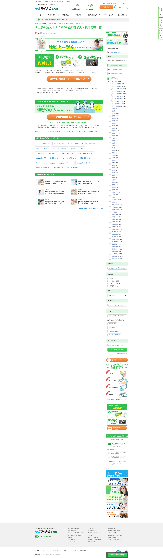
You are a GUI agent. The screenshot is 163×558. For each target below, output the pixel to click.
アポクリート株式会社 (42, 148)
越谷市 (113, 150)
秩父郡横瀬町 (115, 231)
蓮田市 (113, 185)
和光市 (113, 165)
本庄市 (113, 128)
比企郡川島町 (115, 222)
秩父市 (113, 118)
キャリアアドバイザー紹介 (94, 533)
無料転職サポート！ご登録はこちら (69, 79)
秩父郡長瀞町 (115, 236)
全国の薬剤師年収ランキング (115, 535)
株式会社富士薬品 (59, 143)
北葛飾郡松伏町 (116, 258)
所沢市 (113, 121)
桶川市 (113, 170)
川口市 (113, 113)
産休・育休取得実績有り (114, 335)
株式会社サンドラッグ (83, 163)
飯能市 (113, 123)
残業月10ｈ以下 (112, 324)
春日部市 (114, 133)
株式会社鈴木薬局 (41, 158)
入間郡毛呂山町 (116, 209)
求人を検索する (122, 15)
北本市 (113, 175)
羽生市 (113, 138)
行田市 (113, 116)
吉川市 (113, 197)
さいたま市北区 (117, 86)
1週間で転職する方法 (113, 537)
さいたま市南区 (117, 101)
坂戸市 (113, 187)
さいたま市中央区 (118, 93)
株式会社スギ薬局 (73, 143)
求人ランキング (108, 15)
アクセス (45, 551)
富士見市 (114, 180)
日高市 (113, 194)
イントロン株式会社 (72, 167)
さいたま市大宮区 (118, 88)
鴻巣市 (113, 140)
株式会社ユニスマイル (68, 153)
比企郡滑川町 (115, 214)
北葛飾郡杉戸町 (116, 256)
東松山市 (114, 130)
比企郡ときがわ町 (116, 229)
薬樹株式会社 (54, 158)
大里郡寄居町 (115, 251)
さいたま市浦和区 (118, 98)
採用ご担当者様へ (107, 3)
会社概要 (37, 551)
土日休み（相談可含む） (114, 331)
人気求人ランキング (93, 535)
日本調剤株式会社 (58, 167)
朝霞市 (113, 160)
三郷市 (113, 182)
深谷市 (113, 143)
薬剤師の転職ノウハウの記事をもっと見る (91, 208)
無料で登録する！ (70, 117)
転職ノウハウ (80, 15)
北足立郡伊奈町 (116, 204)
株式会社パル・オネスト (85, 153)
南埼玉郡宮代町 (116, 254)
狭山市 (113, 135)
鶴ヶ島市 (114, 192)
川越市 (113, 108)
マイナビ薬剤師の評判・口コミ (116, 539)
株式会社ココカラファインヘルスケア (47, 153)
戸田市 (113, 155)
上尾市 (113, 145)
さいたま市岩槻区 (118, 106)
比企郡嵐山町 (115, 217)
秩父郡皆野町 (115, 234)
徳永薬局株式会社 (85, 158)
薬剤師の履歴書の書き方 (114, 530)
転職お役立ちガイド (94, 15)
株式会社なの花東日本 (42, 167)
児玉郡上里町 (115, 249)
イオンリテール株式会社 (60, 148)
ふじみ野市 (114, 199)
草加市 (113, 148)
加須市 (113, 125)
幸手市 (113, 190)
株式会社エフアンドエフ (66, 163)
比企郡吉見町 (115, 224)
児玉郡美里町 (115, 244)
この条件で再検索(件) (117, 555)
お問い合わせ (71, 539)
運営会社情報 (91, 542)
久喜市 (113, 172)
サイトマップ (71, 542)
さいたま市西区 (117, 84)
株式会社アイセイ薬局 (77, 148)
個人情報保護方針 (84, 551)
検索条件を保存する (122, 353)
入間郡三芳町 (115, 207)
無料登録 (106, 7)
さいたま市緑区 (117, 103)
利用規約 (70, 537)
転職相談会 (65, 15)
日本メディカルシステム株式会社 (45, 163)
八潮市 (113, 177)
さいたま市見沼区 (118, 91)
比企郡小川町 (115, 219)
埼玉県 (111, 79)
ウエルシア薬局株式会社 (43, 143)
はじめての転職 (112, 533)
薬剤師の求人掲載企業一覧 (94, 539)
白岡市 (113, 202)
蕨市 (113, 153)
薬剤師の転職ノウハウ (113, 528)
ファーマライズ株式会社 (69, 158)
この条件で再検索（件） (117, 349)
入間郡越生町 (115, 212)
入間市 (113, 157)
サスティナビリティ (56, 551)
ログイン (121, 7)
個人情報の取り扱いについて (75, 535)
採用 (65, 551)
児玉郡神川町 (115, 246)
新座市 (113, 167)
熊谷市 (113, 111)
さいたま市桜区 (117, 96)
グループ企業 (73, 551)
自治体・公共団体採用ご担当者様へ (77, 533)
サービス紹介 (51, 15)
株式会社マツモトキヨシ (89, 143)
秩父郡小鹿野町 (116, 239)
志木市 (113, 162)
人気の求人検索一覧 (93, 537)
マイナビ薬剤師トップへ (74, 528)
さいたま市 (114, 81)
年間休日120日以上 (113, 327)
